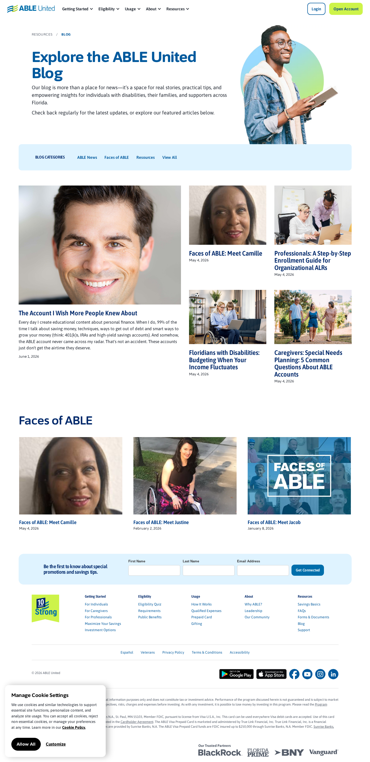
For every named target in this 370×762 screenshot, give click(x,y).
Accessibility (240, 652)
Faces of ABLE (116, 157)
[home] (31, 9)
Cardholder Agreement (137, 722)
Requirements (149, 611)
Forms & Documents (313, 617)
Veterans (148, 652)
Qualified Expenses (206, 611)
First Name (136, 561)
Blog (301, 624)
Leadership (253, 611)
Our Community (257, 617)
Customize (56, 744)
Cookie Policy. (74, 727)
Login (316, 9)
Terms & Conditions (207, 652)
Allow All (26, 744)
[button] (78, 8)
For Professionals (98, 617)
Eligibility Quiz (149, 604)
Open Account (346, 9)
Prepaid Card (201, 617)
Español (127, 652)
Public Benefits (150, 617)
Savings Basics (309, 604)
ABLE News (87, 157)
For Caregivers (96, 611)
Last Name (191, 561)
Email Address (248, 561)
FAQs (302, 611)
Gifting (196, 624)
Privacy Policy (173, 652)
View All (169, 157)
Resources (145, 157)
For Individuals (96, 604)
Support (304, 630)
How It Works (201, 604)
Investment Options (100, 630)
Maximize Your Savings (103, 624)
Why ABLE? (253, 604)
